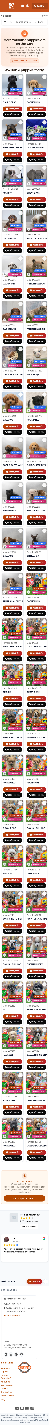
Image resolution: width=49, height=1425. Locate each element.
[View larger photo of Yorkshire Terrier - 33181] (20, 893)
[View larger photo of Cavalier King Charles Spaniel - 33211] (44, 621)
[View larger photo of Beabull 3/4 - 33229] (44, 349)
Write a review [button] (29, 1226)
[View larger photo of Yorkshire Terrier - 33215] (20, 621)
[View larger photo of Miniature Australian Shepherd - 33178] (44, 893)
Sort (40, 21)
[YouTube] (21, 1354)
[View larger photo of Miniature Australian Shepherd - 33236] (44, 213)
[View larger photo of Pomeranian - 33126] (20, 1120)
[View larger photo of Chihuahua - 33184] (44, 848)
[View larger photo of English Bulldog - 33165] (20, 939)
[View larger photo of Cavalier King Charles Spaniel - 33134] (44, 1030)
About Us (5, 1382)
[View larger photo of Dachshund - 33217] (44, 576)
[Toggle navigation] (4, 6)
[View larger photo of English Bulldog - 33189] (44, 803)
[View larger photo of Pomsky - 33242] (20, 168)
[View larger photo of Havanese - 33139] (20, 1030)
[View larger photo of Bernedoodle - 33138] (44, 984)
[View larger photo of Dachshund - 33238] (20, 213)
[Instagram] (11, 1354)
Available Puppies (5, 1370)
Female (10, 98)
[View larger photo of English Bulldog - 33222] (44, 485)
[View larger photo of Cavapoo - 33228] (20, 394)
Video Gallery (7, 1395)
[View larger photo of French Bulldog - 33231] (44, 304)
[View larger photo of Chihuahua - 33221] (44, 531)
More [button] (45, 15)
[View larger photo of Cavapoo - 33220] (20, 531)
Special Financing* (6, 1376)
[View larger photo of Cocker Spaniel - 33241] (44, 122)
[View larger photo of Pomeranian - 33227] (44, 394)
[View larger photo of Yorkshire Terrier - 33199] (20, 712)
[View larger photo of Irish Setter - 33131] (20, 1075)
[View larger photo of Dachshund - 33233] (20, 304)
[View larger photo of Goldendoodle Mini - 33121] (44, 1120)
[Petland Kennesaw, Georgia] (11, 6)
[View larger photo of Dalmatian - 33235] (20, 258)
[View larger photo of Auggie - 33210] (20, 667)
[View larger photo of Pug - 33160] (20, 984)
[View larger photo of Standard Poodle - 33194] (44, 712)
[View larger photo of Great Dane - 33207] (44, 667)
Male (33, 98)
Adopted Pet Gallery (7, 1387)
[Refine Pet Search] (5, 22)
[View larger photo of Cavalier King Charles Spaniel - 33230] (20, 349)
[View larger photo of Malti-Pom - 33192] (44, 757)
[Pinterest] (16, 1354)
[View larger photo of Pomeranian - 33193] (20, 757)
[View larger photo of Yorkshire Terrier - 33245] (20, 122)
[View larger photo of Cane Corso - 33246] (20, 77)
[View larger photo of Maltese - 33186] (20, 848)
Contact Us (6, 1392)
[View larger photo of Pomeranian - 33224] (20, 485)
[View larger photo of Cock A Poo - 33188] (20, 803)
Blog (3, 1399)
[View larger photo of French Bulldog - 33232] (44, 258)
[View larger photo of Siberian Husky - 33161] (44, 939)
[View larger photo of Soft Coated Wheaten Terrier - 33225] (20, 440)
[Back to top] (45, 1281)
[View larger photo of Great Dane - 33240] (44, 168)
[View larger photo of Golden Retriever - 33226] (44, 440)
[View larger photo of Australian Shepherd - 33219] (20, 576)
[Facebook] (6, 1354)
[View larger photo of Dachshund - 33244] (44, 77)
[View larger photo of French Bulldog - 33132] (44, 1075)
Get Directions (13, 1315)
